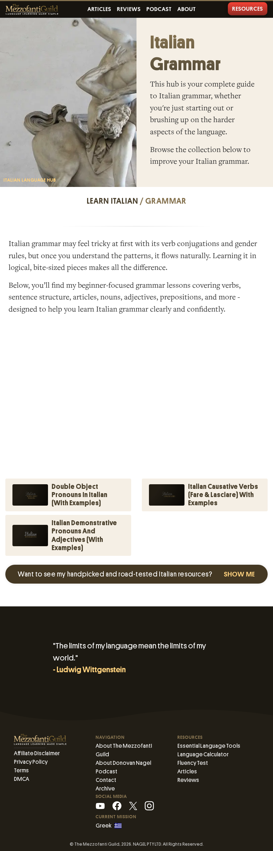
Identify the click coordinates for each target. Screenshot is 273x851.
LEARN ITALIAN (113, 201)
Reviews (129, 9)
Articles (99, 9)
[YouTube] (100, 805)
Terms (21, 770)
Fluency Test (192, 762)
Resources (247, 9)
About (186, 9)
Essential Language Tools (208, 745)
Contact (106, 780)
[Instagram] (149, 805)
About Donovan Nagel (123, 762)
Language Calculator (203, 754)
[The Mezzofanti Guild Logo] (32, 9)
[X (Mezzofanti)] (133, 805)
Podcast (159, 9)
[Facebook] (117, 805)
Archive (105, 788)
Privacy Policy (31, 761)
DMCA (21, 779)
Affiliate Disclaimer (37, 753)
